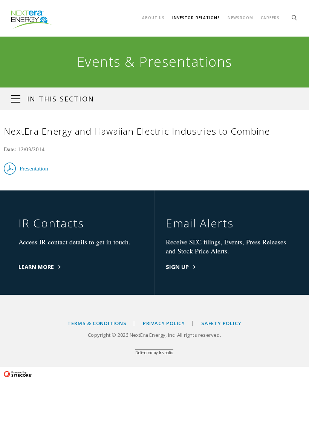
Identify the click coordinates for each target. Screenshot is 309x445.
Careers (270, 17)
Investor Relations (196, 17)
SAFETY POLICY (221, 323)
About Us (153, 17)
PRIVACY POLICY (164, 323)
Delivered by (154, 353)
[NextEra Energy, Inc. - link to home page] (31, 20)
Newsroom (240, 17)
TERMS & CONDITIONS (96, 323)
